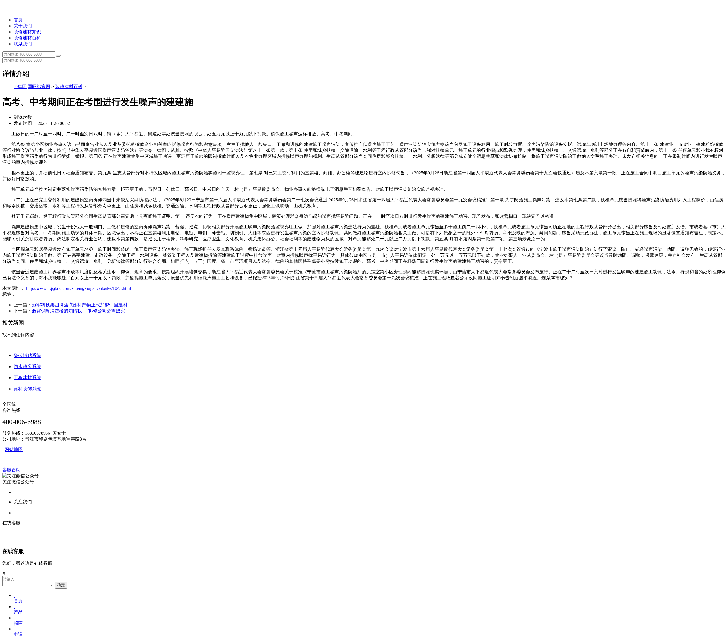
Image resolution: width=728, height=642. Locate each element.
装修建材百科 (27, 37)
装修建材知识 (27, 31)
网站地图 (14, 449)
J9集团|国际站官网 (32, 86)
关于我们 (23, 25)
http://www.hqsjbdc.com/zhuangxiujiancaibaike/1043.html (78, 288)
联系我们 (23, 43)
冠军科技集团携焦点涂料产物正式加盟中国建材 (79, 304)
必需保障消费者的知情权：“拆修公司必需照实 (78, 310)
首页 (18, 19)
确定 (61, 585)
